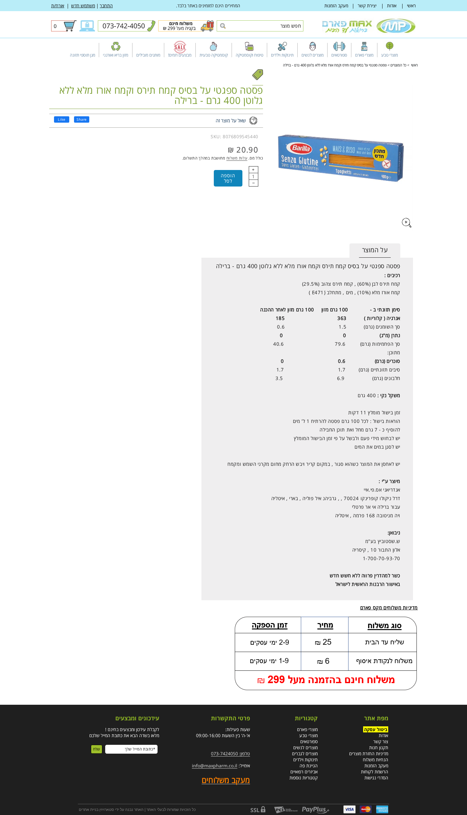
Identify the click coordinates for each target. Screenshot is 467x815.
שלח (96, 749)
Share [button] (82, 119)
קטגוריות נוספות (303, 778)
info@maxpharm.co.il (214, 766)
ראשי (411, 6)
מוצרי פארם (307, 729)
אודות (391, 6)
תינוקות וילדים (305, 760)
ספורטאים (309, 741)
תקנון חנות (378, 747)
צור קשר (380, 741)
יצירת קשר (367, 6)
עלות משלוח (237, 158)
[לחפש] (222, 26)
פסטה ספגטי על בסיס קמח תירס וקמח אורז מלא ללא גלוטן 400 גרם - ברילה (335, 65)
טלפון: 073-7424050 (230, 753)
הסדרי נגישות (376, 778)
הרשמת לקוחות (374, 772)
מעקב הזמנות (336, 6)
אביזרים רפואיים (304, 772)
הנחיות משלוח (375, 760)
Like (61, 119)
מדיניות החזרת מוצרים (368, 753)
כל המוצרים (398, 65)
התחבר (106, 6)
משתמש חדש (83, 6)
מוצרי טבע (308, 735)
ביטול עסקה (375, 729)
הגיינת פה (309, 766)
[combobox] (260, 25)
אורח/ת (57, 6)
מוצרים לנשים (305, 747)
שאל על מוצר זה (231, 120)
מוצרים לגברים (305, 753)
